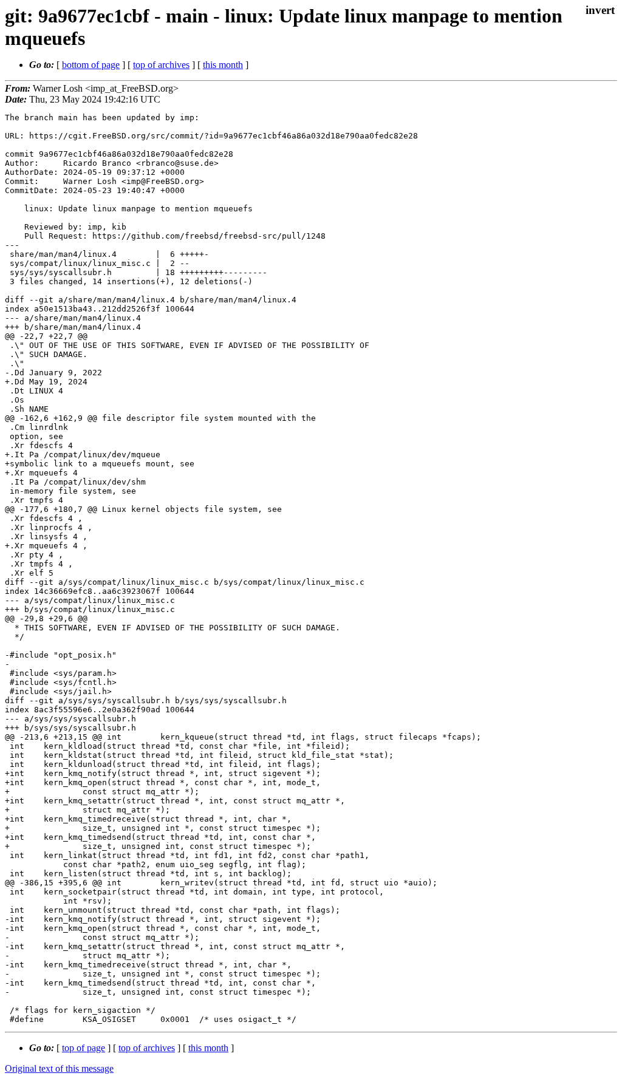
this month (223, 65)
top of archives (161, 65)
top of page (83, 1048)
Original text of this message (59, 1068)
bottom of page (91, 65)
